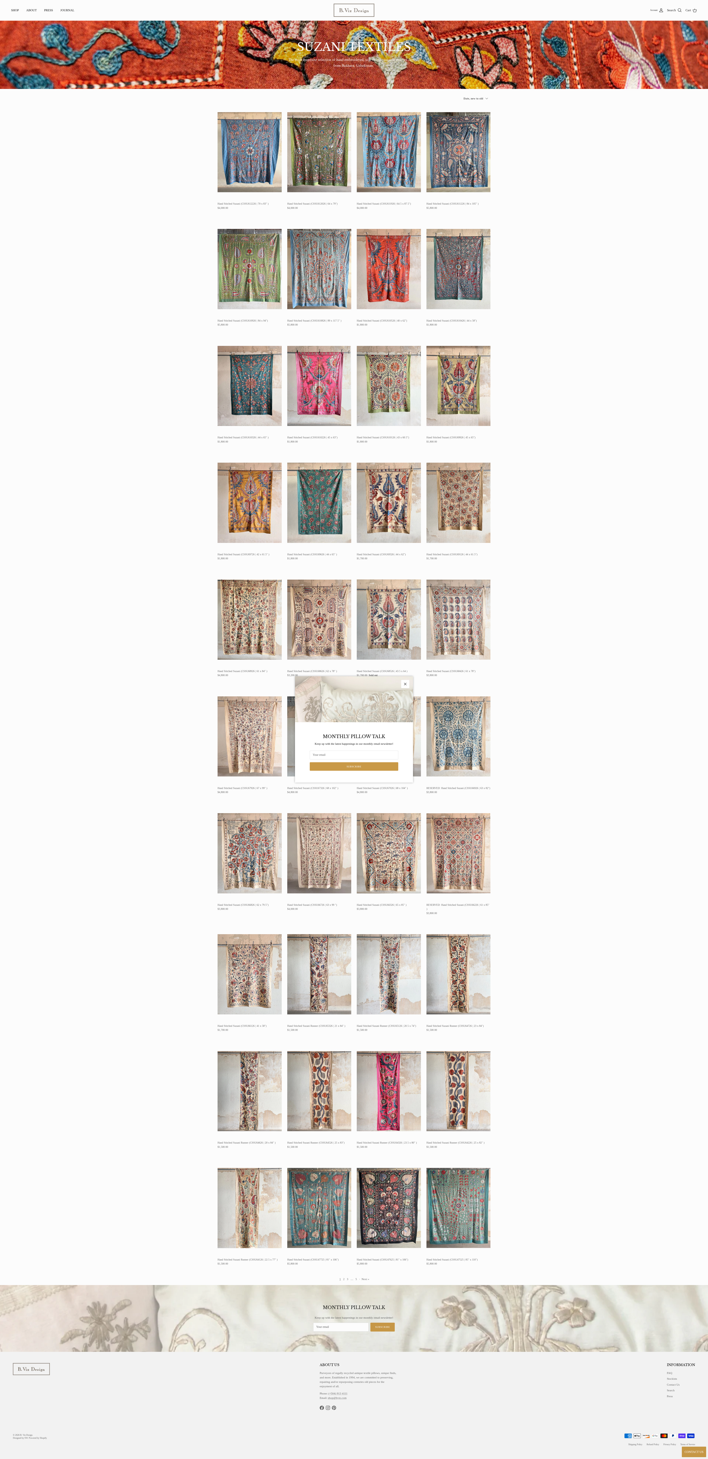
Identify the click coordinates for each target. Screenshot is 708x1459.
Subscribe (354, 766)
